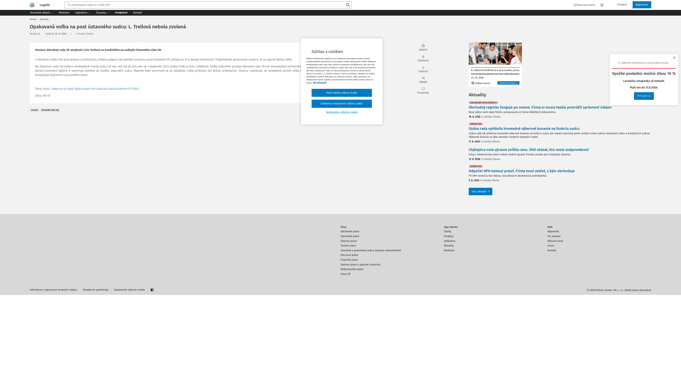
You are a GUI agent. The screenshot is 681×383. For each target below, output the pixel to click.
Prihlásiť (622, 4)
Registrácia (642, 4)
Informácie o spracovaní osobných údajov (53, 289)
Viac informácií (319, 83)
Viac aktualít (479, 191)
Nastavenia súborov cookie (342, 112)
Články (447, 231)
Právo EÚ (345, 274)
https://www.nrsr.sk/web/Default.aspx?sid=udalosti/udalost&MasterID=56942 (91, 88)
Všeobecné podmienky (95, 289)
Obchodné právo (349, 236)
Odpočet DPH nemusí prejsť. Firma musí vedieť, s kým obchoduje (522, 171)
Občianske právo (349, 231)
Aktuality (44, 19)
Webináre (449, 250)
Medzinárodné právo (352, 269)
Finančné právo (349, 259)
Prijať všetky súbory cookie (341, 92)
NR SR (46, 95)
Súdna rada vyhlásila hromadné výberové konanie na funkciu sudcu (524, 128)
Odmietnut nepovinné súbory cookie (342, 103)
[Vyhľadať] (348, 5)
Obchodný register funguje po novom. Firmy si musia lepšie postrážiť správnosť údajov (540, 107)
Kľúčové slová (555, 241)
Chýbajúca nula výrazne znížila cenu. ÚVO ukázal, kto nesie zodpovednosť (529, 150)
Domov (33, 19)
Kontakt (551, 250)
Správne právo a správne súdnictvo (360, 264)
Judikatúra (449, 241)
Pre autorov (554, 236)
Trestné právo (348, 245)
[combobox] (208, 5)
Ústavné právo (348, 241)
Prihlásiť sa (644, 96)
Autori (550, 245)
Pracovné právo (349, 255)
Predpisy (449, 236)
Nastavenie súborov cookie (129, 289)
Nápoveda (553, 231)
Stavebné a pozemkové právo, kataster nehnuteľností (370, 250)
